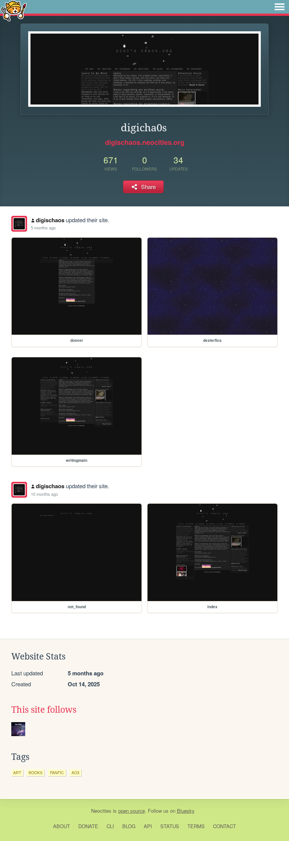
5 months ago (43, 227)
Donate (88, 826)
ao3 (75, 772)
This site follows (43, 710)
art (17, 772)
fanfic (57, 772)
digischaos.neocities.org (144, 142)
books (36, 772)
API (148, 826)
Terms (196, 826)
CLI (110, 826)
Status (169, 826)
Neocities (101, 810)
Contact (224, 826)
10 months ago (44, 494)
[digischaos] (19, 223)
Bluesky (186, 810)
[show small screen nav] (279, 7)
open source (131, 810)
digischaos (50, 220)
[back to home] (13, 10)
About (61, 826)
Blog (128, 826)
